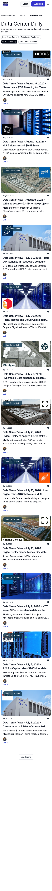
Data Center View (8, 15)
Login (25, 4)
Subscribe (38, 4)
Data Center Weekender (30, 37)
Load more (26, 757)
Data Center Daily (9, 42)
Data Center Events (9, 37)
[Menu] (48, 3)
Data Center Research (28, 42)
